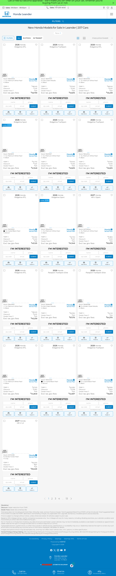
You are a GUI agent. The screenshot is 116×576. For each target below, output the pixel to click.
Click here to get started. (55, 5)
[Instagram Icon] (58, 550)
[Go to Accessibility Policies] (73, 564)
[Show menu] (111, 14)
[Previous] (45, 498)
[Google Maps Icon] (65, 550)
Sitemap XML (69, 539)
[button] (113, 3)
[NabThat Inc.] (62, 541)
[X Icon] (54, 550)
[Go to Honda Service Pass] (33, 80)
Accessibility (34, 539)
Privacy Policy (47, 539)
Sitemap (58, 539)
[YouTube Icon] (61, 550)
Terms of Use (82, 539)
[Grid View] (78, 38)
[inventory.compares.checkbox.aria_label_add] (4, 45)
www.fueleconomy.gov (27, 519)
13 (67, 498)
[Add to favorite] (36, 45)
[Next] (71, 498)
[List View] (84, 38)
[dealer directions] (51, 558)
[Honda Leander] (18, 14)
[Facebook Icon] (51, 550)
